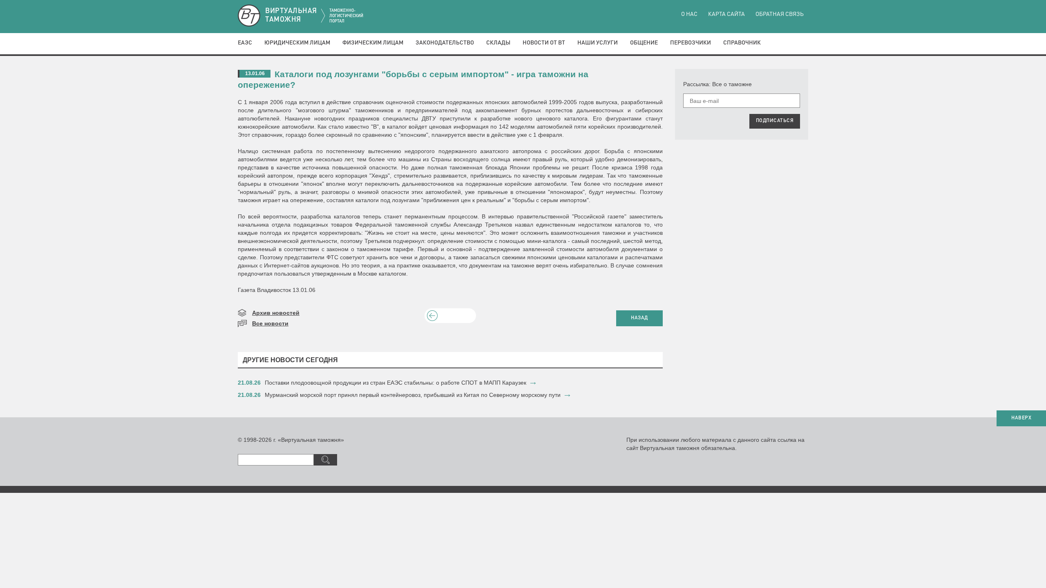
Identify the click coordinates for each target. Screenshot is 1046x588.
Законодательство (445, 43)
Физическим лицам (372, 43)
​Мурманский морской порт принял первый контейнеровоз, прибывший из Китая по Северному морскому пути (413, 395)
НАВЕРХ (1021, 418)
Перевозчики (690, 43)
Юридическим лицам (297, 43)
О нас (689, 14)
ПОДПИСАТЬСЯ (775, 120)
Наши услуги (597, 43)
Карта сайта (726, 14)
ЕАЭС (245, 43)
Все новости (270, 323)
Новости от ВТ (544, 43)
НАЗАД (639, 318)
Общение (644, 43)
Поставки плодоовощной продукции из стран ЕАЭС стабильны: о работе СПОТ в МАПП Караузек (395, 382)
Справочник (742, 43)
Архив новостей (275, 313)
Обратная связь (779, 14)
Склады (498, 43)
